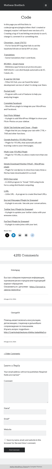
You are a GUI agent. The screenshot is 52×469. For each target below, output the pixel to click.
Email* (7, 418)
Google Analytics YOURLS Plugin (18, 139)
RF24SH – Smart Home (14, 64)
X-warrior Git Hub (12, 79)
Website (7, 429)
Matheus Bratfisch (14, 5)
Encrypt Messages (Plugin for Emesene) (21, 200)
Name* (7, 408)
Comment (8, 381)
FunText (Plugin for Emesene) (16, 221)
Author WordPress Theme (19, 467)
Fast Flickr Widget (12, 115)
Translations (9, 54)
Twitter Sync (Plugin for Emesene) (18, 209)
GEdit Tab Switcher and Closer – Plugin (20, 127)
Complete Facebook (13, 103)
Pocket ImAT (10, 91)
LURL (6, 191)
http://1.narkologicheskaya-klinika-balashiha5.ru (25, 332)
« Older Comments (12, 353)
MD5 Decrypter (11, 179)
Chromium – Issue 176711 (15, 42)
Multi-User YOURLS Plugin (15, 151)
